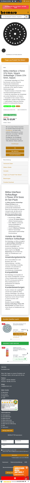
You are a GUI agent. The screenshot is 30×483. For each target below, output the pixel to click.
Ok (15, 148)
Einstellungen (15, 143)
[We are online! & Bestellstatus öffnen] (26, 479)
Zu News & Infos (6, 1)
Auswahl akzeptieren (15, 154)
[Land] (18, 1)
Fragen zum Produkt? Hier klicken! (15, 60)
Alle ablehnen (15, 151)
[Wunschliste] (20, 1)
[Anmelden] (13, 1)
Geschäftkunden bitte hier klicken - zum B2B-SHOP (15, 7)
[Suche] (26, 16)
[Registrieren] (15, 1)
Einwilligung (9, 130)
